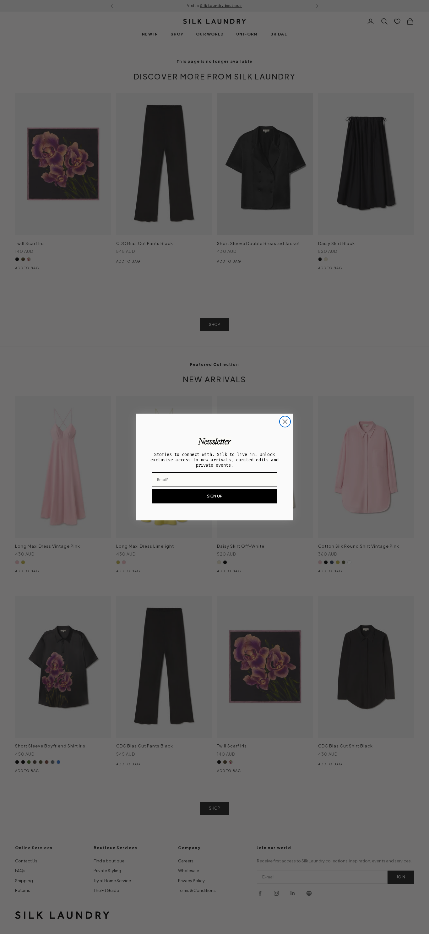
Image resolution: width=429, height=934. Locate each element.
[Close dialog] (285, 421)
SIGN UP (214, 496)
